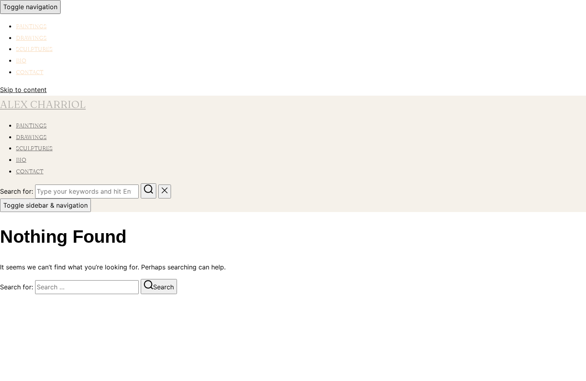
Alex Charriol (43, 104)
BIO (21, 60)
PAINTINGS (31, 26)
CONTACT (29, 72)
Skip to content (23, 90)
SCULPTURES (34, 49)
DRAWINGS (31, 37)
